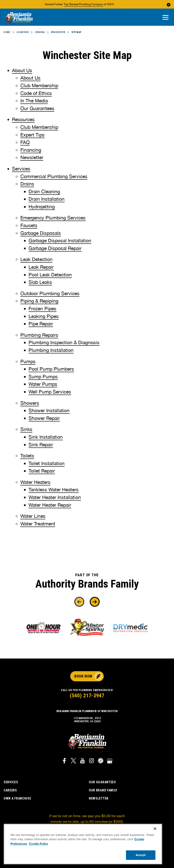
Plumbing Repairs (39, 335)
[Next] (95, 602)
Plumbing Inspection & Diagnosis (64, 342)
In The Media (34, 100)
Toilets (27, 455)
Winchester (58, 32)
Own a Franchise (17, 798)
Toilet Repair (42, 470)
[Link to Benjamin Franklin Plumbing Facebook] (64, 761)
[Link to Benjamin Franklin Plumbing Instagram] (91, 761)
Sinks (26, 429)
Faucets (28, 225)
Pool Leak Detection (50, 274)
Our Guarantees (37, 108)
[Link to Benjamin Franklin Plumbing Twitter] (73, 761)
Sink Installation (46, 437)
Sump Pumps (43, 376)
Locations (23, 32)
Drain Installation (47, 199)
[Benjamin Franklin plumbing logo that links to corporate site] (19, 18)
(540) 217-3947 (87, 695)
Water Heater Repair (50, 505)
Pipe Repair (41, 323)
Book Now (83, 676)
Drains (27, 183)
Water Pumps (43, 384)
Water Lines (33, 516)
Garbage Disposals (40, 233)
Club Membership (39, 85)
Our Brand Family (103, 790)
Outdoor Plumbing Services (50, 293)
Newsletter (31, 157)
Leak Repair (41, 267)
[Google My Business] (109, 761)
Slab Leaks (40, 282)
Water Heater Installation (55, 497)
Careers (10, 790)
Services (21, 168)
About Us (22, 70)
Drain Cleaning (44, 191)
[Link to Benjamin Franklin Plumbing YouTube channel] (82, 761)
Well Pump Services (50, 391)
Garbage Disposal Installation (60, 240)
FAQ (25, 142)
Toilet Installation (47, 463)
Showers (29, 403)
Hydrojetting (42, 206)
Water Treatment (37, 523)
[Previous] (79, 602)
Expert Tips (32, 134)
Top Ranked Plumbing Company (83, 4)
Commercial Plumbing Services (53, 176)
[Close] (155, 829)
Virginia (40, 32)
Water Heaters (35, 482)
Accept (141, 855)
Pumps (28, 361)
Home (7, 32)
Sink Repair (41, 444)
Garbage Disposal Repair (55, 248)
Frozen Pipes (42, 308)
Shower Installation (49, 410)
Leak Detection (36, 259)
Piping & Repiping (39, 300)
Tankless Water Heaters (54, 489)
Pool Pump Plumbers (51, 369)
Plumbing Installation (51, 350)
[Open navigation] (165, 17)
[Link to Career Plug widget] (100, 761)
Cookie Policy (38, 843)
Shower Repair (44, 418)
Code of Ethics (36, 93)
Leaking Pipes (44, 316)
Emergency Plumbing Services (53, 217)
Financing (30, 150)
